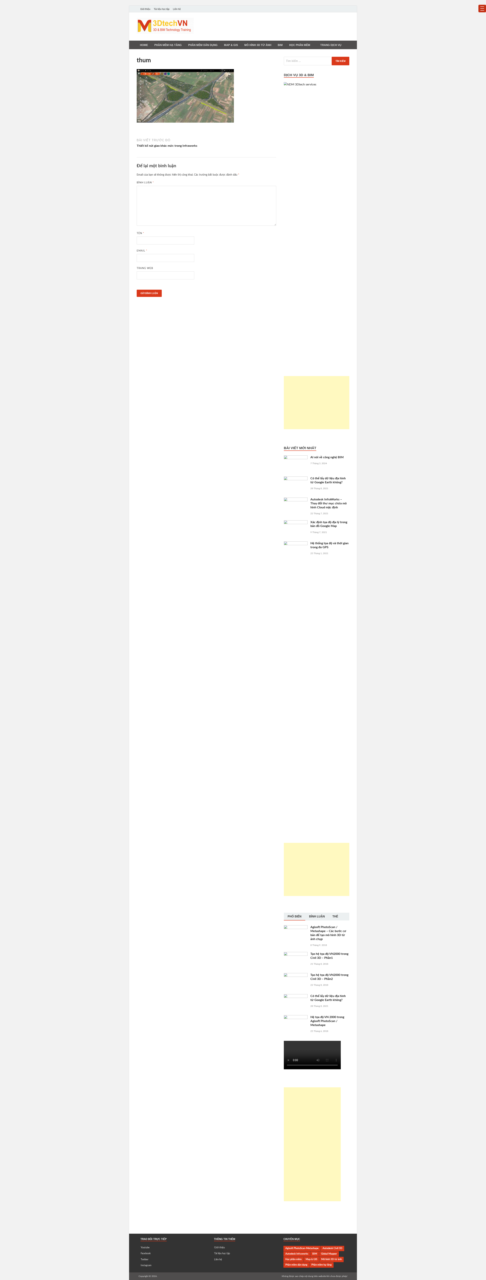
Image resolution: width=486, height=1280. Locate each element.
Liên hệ (177, 9)
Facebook (146, 1253)
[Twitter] (341, 9)
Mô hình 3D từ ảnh (257, 45)
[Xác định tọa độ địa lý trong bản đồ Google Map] (296, 522)
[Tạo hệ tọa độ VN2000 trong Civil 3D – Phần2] (296, 975)
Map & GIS (311, 1259)
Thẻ (335, 916)
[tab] (294, 917)
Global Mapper (329, 1253)
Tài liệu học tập (162, 9)
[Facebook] (336, 9)
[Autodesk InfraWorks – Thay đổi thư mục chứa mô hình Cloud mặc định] (296, 499)
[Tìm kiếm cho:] (316, 61)
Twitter (144, 1259)
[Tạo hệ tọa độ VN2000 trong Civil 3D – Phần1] (296, 954)
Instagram (146, 1265)
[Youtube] (331, 9)
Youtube (145, 1247)
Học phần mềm (299, 45)
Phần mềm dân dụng (203, 45)
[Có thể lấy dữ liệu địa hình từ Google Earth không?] (296, 478)
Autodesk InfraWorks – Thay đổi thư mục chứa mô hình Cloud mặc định (328, 503)
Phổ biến (294, 916)
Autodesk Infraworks (296, 1253)
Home (144, 45)
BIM (280, 45)
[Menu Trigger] (482, 8)
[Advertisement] (316, 402)
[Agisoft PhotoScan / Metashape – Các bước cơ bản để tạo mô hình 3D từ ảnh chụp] (296, 927)
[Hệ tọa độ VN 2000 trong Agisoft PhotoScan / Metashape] (296, 1017)
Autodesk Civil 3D (332, 1248)
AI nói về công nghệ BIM (327, 457)
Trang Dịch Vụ (330, 45)
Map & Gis (231, 45)
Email (142, 251)
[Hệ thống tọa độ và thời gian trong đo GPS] (296, 543)
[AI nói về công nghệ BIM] (296, 457)
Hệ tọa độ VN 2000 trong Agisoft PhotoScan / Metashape (327, 1021)
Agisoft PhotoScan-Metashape (302, 1248)
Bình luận (145, 182)
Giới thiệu (145, 9)
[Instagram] (347, 9)
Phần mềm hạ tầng (168, 45)
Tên (140, 233)
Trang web (145, 268)
